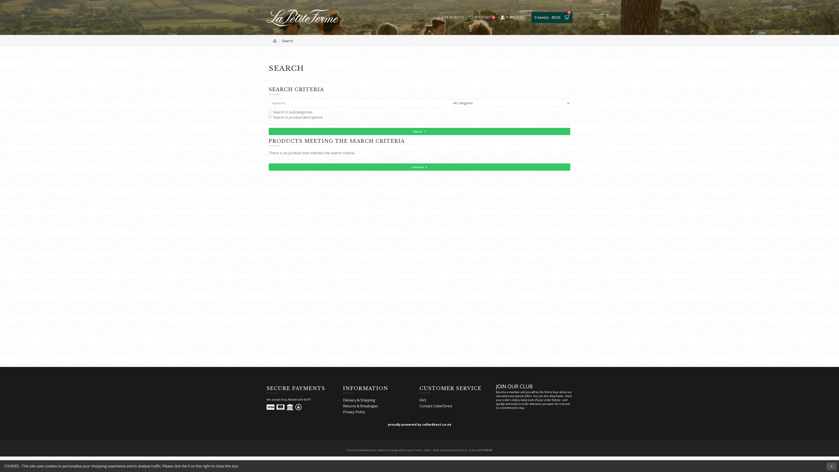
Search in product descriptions (298, 117)
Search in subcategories (292, 112)
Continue (417, 167)
